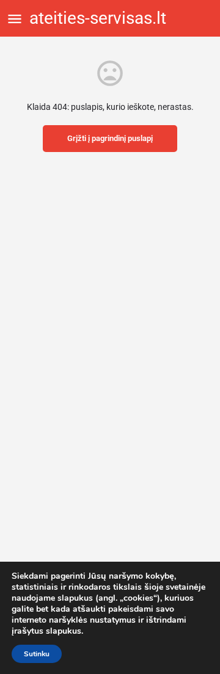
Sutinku (37, 654)
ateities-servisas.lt (97, 18)
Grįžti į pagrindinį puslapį (110, 138)
